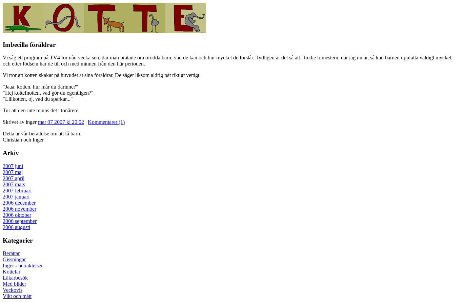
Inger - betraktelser (23, 265)
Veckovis (12, 290)
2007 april (13, 178)
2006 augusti (16, 227)
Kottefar (11, 272)
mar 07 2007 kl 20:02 (61, 122)
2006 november (19, 209)
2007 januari (16, 197)
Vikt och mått (17, 296)
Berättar (11, 253)
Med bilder (14, 284)
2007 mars (14, 184)
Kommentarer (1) (106, 122)
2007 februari (17, 190)
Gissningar (14, 259)
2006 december (19, 203)
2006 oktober (17, 215)
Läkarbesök (15, 278)
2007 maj (13, 172)
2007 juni (13, 166)
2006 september (20, 221)
